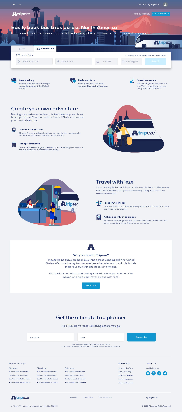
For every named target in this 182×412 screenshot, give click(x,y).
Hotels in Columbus (125, 379)
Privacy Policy (88, 397)
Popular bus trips (17, 364)
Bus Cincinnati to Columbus (19, 383)
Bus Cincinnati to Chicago (18, 375)
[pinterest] (159, 373)
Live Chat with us (160, 14)
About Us (73, 397)
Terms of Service (105, 397)
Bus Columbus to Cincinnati (75, 379)
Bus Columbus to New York (75, 371)
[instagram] (19, 4)
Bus (24, 49)
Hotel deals (124, 364)
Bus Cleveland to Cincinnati (47, 379)
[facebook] (14, 4)
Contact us (151, 364)
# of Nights (132, 62)
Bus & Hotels (47, 49)
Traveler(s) (23, 55)
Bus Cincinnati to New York (19, 371)
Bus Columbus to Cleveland (75, 383)
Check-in (107, 62)
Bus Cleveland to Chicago (46, 375)
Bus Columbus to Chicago (74, 375)
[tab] (159, 368)
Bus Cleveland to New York (47, 371)
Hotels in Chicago (124, 372)
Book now (91, 285)
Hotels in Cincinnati (125, 383)
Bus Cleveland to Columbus (47, 383)
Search (155, 61)
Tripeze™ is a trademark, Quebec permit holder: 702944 (35, 406)
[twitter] (165, 373)
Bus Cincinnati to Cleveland (19, 379)
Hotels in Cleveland (125, 375)
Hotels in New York (125, 368)
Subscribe (141, 337)
